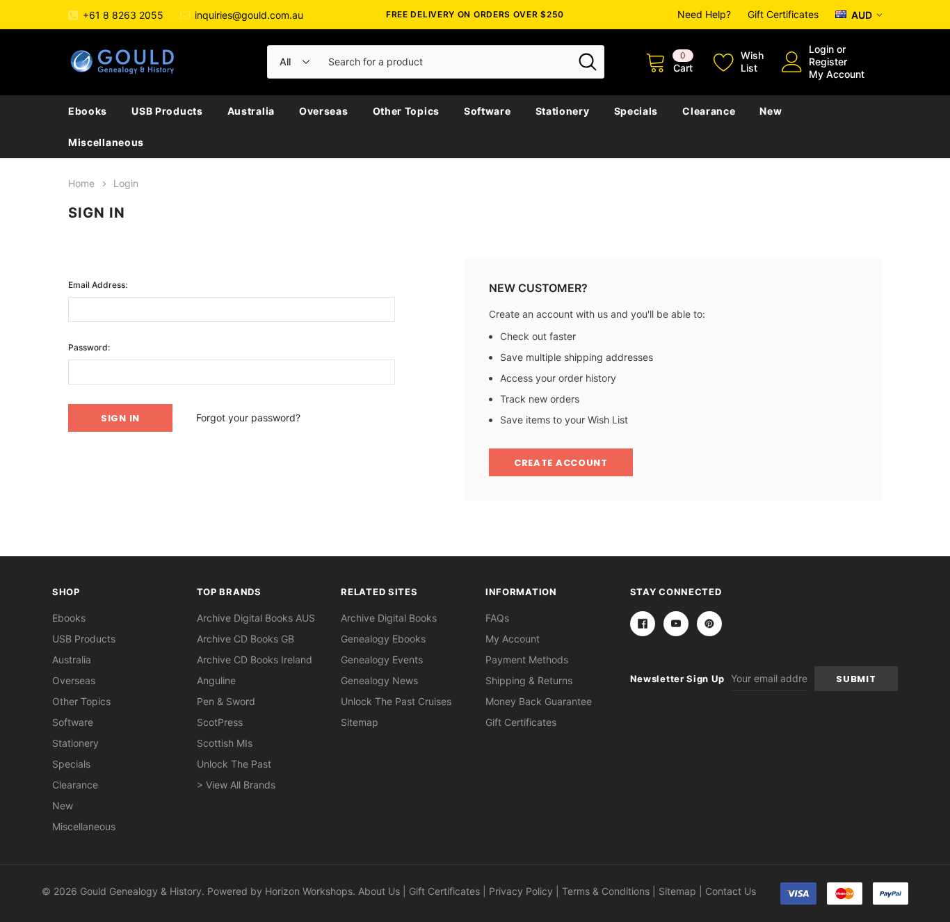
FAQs (497, 618)
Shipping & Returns (528, 680)
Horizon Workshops (309, 891)
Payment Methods (526, 659)
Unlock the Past (234, 764)
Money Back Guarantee (538, 701)
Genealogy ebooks (383, 639)
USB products (166, 111)
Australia (251, 111)
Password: (89, 347)
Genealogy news (379, 680)
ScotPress (220, 722)
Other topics (406, 111)
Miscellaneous (106, 142)
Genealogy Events (382, 659)
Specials (636, 111)
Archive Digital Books (389, 618)
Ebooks (87, 111)
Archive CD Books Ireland (254, 659)
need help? (704, 14)
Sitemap (359, 722)
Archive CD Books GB (245, 639)
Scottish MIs (224, 743)
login (821, 49)
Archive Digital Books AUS (256, 618)
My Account (836, 74)
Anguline (216, 680)
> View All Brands (236, 785)
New (770, 111)
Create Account (561, 462)
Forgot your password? (248, 417)
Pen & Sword (226, 701)
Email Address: (97, 285)
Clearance (708, 111)
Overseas (323, 111)
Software (487, 111)
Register (828, 61)
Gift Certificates (783, 14)
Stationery (563, 111)
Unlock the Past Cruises (396, 701)
